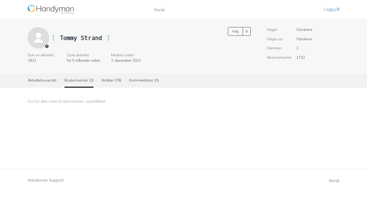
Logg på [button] (331, 9)
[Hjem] (51, 9)
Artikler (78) (111, 80)
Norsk (159, 10)
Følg (235, 31)
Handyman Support (46, 180)
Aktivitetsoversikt (42, 80)
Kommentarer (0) (144, 80)
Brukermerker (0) (78, 80)
